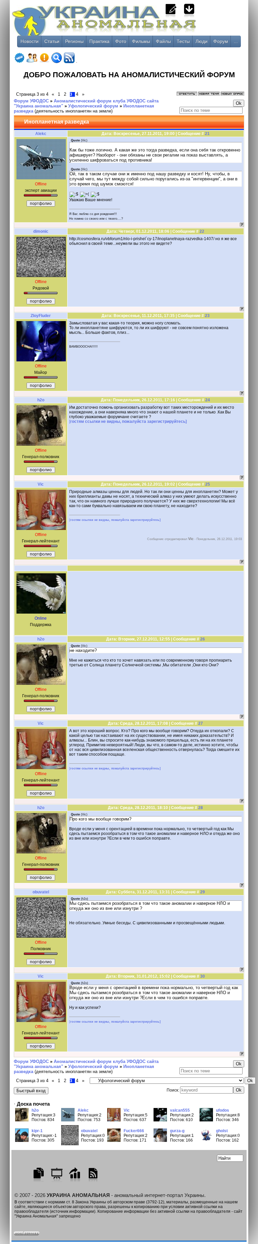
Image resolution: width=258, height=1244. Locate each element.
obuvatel (41, 892)
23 (207, 315)
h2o (40, 400)
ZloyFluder (41, 315)
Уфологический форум (93, 105)
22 (202, 231)
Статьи (51, 41)
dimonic (40, 231)
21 (207, 133)
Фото (120, 41)
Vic (41, 484)
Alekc (40, 133)
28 (200, 807)
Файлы (163, 41)
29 (202, 892)
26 (202, 639)
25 (207, 484)
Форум (220, 41)
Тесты (183, 41)
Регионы (74, 41)
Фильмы (141, 41)
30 (202, 976)
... (236, 41)
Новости (29, 41)
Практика (99, 41)
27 (200, 723)
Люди (202, 41)
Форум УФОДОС (31, 100)
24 (207, 400)
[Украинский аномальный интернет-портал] (129, 27)
